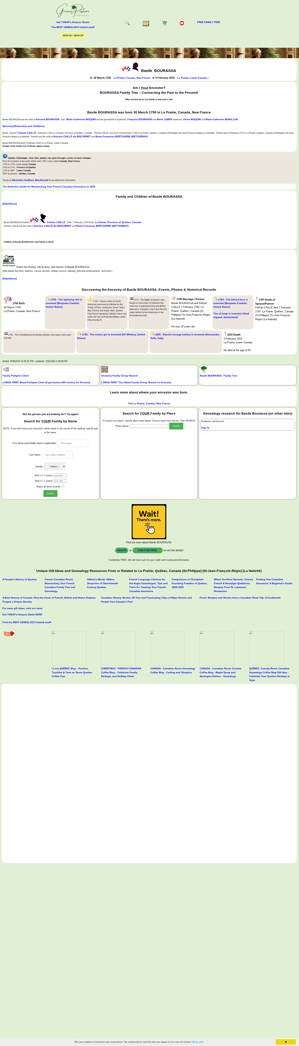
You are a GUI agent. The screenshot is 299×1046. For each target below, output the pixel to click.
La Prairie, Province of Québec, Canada (118, 222)
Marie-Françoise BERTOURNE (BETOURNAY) (122, 136)
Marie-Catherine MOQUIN (81, 119)
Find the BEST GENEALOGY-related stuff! (26, 622)
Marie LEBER (164, 119)
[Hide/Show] (9, 203)
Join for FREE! (147, 550)
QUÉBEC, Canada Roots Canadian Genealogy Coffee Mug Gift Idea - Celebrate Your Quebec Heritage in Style (269, 674)
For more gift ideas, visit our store (22, 608)
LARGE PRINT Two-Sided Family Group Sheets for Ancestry (136, 382)
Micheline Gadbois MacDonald (30, 180)
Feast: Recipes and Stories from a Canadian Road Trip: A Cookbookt (240, 597)
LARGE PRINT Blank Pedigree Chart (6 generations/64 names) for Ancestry (46, 382)
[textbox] (149, 426)
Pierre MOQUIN (192, 119)
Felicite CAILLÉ (27, 132)
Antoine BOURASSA (48, 119)
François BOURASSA (139, 119)
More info (198, 1041)
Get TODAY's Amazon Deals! (73, 22)
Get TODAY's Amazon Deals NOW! (22, 614)
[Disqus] (149, 728)
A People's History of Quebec (19, 579)
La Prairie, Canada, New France (132, 77)
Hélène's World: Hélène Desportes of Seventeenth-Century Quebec (103, 583)
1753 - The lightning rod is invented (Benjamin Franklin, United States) (64, 303)
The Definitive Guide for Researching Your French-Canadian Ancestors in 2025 (48, 186)
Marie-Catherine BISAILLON (221, 119)
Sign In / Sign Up (73, 35)
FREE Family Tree (208, 22)
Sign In (205, 427)
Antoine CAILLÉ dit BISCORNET (72, 136)
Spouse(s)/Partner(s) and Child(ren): (23, 126)
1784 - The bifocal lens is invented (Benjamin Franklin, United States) (230, 303)
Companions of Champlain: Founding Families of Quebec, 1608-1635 (189, 583)
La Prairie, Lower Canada (192, 77)
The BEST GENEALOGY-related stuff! (73, 27)
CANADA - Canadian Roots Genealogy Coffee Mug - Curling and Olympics (172, 670)
